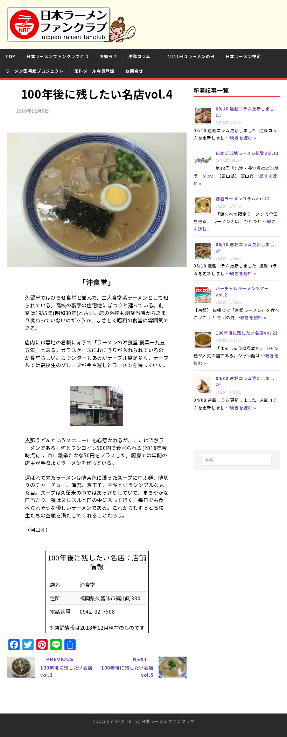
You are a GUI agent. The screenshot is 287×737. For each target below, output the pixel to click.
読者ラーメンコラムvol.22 (243, 198)
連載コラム (139, 56)
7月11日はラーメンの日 (191, 56)
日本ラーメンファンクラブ (168, 721)
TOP (10, 56)
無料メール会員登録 (94, 71)
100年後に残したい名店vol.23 (247, 333)
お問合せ (134, 71)
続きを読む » (243, 138)
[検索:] (236, 460)
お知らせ (108, 56)
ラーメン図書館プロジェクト (34, 71)
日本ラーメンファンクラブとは (57, 56)
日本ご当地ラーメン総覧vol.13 (247, 153)
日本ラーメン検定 (243, 56)
